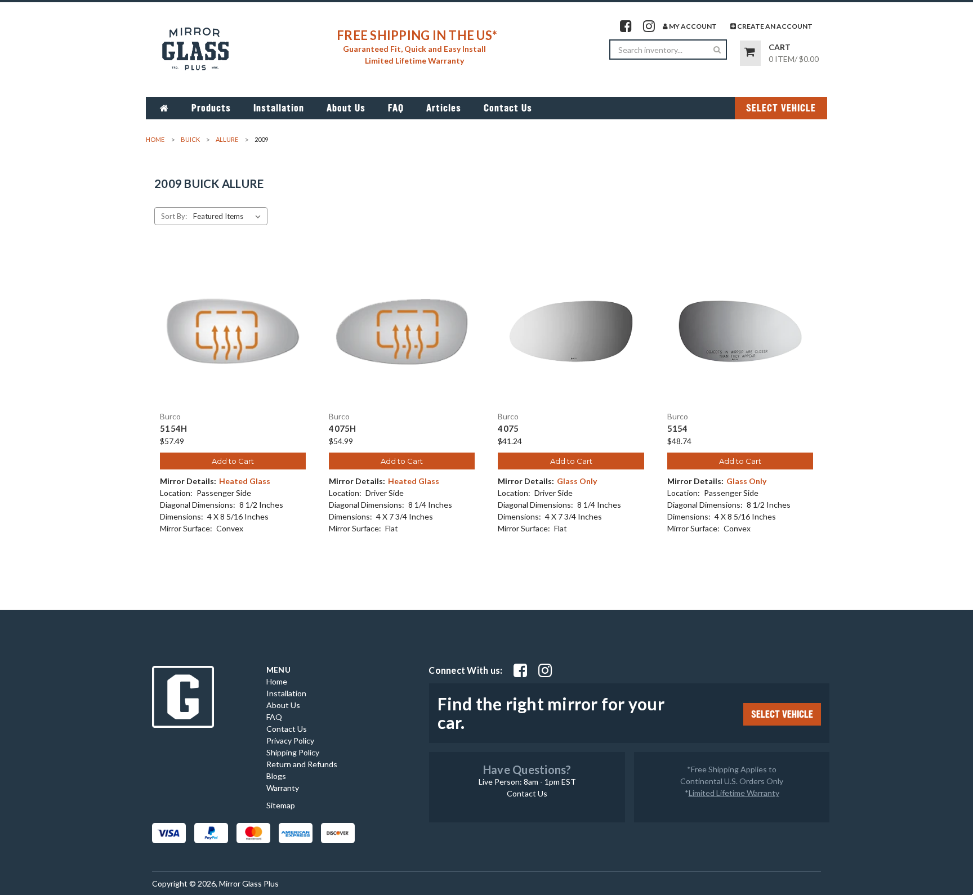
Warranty (282, 788)
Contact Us (508, 108)
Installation (278, 108)
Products (211, 108)
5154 (677, 428)
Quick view (233, 321)
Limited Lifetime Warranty (734, 793)
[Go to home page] (164, 108)
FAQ (396, 108)
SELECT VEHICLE (781, 108)
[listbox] (229, 216)
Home (276, 681)
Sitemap (280, 805)
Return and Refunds (301, 764)
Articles (443, 108)
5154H (173, 428)
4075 (508, 428)
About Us (346, 108)
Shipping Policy (292, 752)
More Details (232, 341)
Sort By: (174, 216)
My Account (692, 26)
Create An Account (774, 26)
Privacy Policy (290, 740)
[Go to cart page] (750, 53)
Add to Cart (233, 461)
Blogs (276, 776)
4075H (342, 428)
